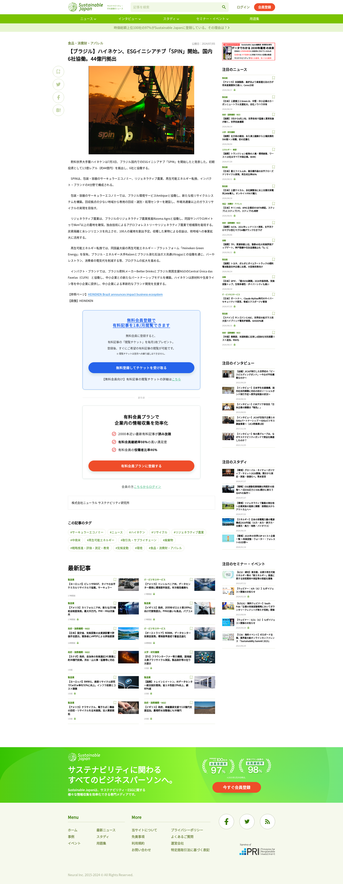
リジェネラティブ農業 (189, 532)
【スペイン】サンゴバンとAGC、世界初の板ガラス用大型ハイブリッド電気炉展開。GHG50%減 (248, 319)
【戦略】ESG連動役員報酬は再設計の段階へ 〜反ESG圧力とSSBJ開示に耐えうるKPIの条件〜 (255, 489)
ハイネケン (138, 532)
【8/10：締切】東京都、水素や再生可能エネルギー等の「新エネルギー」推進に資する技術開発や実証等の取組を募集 (255, 575)
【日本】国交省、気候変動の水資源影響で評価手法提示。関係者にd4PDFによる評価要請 (91, 634)
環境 (139, 548)
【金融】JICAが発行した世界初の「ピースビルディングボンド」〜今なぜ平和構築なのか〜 (255, 374)
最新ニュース (106, 830)
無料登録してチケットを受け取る (141, 367)
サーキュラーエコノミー (87, 532)
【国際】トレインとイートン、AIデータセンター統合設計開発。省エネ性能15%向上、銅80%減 (168, 685)
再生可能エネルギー (101, 540)
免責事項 (138, 836)
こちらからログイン (147, 486)
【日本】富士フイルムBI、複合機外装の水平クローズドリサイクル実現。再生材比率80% (248, 173)
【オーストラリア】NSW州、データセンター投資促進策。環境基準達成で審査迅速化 (167, 634)
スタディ (169, 18)
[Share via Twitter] (58, 84)
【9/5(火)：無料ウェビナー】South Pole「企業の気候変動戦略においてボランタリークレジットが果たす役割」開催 (255, 606)
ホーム (72, 830)
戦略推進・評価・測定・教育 (90, 548)
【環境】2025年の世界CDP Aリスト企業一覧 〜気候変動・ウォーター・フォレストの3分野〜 (255, 539)
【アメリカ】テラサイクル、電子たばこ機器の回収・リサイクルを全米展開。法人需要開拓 (91, 710)
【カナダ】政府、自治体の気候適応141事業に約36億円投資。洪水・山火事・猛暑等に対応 (92, 658)
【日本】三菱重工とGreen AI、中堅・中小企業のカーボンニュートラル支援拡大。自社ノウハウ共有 (248, 102)
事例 (71, 836)
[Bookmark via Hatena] (58, 110)
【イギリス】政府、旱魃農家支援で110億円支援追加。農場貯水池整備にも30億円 (168, 708)
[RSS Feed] (267, 821)
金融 (224, 240)
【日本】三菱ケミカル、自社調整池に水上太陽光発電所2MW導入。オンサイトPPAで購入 (248, 192)
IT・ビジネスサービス (154, 579)
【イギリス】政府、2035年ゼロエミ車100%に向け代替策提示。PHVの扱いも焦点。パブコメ (168, 609)
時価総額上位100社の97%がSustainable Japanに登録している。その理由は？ (171, 27)
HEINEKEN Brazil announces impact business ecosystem (125, 294)
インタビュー (128, 18)
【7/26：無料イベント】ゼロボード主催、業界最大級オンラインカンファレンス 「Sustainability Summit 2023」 (255, 638)
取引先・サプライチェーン (139, 540)
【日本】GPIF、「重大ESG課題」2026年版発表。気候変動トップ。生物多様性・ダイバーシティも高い (248, 282)
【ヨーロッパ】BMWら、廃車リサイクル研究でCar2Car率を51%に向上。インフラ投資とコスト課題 (92, 685)
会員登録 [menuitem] (264, 7)
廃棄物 (169, 540)
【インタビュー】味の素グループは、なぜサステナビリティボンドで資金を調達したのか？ (255, 437)
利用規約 (138, 843)
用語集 (254, 18)
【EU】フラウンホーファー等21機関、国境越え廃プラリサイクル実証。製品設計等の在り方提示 (167, 660)
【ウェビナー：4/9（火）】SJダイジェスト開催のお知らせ (255, 590)
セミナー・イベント (210, 18)
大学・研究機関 (151, 652)
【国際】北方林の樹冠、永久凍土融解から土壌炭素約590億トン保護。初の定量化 (248, 138)
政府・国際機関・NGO (79, 628)
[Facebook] (226, 821)
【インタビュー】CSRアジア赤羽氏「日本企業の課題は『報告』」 (255, 406)
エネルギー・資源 (229, 149)
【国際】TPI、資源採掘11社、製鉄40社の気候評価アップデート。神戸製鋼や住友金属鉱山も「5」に (248, 246)
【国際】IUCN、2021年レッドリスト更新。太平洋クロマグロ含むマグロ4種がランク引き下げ (247, 228)
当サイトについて (144, 830)
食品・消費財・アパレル (85, 43)
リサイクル (160, 532)
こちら (176, 379)
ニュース (86, 18)
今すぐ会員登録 (236, 787)
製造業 (71, 579)
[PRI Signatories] (257, 849)
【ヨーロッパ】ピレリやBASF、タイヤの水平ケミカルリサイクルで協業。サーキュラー (91, 585)
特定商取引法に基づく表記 (190, 849)
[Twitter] (247, 821)
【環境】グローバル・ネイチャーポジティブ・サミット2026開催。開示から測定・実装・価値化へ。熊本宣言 (255, 473)
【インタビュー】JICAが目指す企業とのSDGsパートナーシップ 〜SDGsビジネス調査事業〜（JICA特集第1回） (255, 420)
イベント (74, 843)
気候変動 (123, 548)
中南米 (76, 540)
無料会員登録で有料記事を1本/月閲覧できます (141, 322)
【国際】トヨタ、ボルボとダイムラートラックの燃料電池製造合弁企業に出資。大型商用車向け (248, 265)
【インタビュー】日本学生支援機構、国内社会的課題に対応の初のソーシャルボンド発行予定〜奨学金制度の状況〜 (255, 391)
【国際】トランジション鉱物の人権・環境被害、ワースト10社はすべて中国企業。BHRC (248, 155)
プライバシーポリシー (187, 830)
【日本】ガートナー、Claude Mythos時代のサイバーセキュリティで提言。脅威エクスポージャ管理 (248, 300)
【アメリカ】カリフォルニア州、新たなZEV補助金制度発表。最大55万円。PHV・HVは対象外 (92, 611)
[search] (224, 7)
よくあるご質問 (182, 836)
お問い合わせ (141, 849)
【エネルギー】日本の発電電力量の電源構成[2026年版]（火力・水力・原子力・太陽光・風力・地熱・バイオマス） (255, 522)
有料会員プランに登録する (141, 466)
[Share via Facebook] (58, 97)
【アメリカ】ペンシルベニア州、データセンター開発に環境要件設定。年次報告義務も (167, 585)
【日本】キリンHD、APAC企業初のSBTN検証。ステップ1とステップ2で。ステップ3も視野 (248, 209)
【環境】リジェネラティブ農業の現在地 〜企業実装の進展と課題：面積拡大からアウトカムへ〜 (255, 506)
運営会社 (177, 843)
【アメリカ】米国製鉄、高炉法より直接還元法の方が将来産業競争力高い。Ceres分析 (248, 83)
